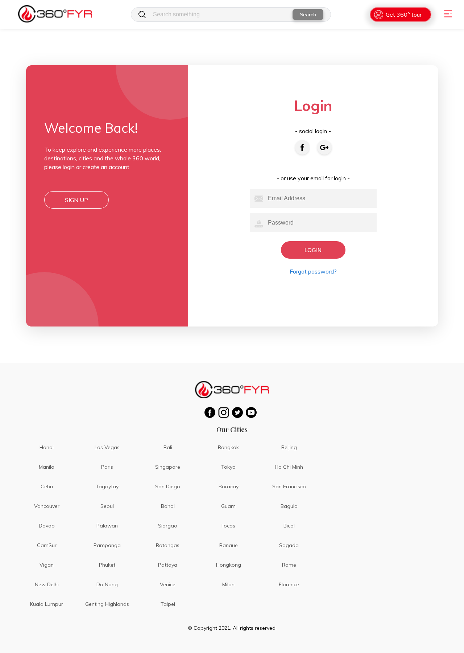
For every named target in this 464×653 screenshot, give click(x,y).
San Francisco (289, 486)
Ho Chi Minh (289, 467)
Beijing (289, 447)
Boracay (229, 486)
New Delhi (47, 584)
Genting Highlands (107, 604)
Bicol (289, 525)
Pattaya (167, 565)
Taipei (168, 604)
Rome (289, 565)
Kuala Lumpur (46, 604)
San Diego (167, 486)
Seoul (107, 506)
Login (313, 250)
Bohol (168, 506)
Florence (289, 584)
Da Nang (107, 584)
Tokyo (228, 467)
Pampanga (107, 545)
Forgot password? (313, 271)
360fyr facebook (211, 412)
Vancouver (46, 506)
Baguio (289, 506)
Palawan (107, 525)
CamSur (47, 545)
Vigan (47, 565)
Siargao (167, 525)
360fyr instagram (225, 412)
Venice (167, 584)
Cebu (47, 486)
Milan (228, 584)
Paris (107, 467)
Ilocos (228, 525)
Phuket (107, 565)
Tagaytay (107, 486)
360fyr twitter (239, 412)
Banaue (228, 545)
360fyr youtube (253, 412)
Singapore (167, 467)
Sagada (289, 545)
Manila (46, 467)
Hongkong (228, 565)
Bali (167, 447)
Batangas (167, 545)
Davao (47, 525)
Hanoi (47, 447)
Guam (228, 506)
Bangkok (228, 447)
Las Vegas (107, 447)
